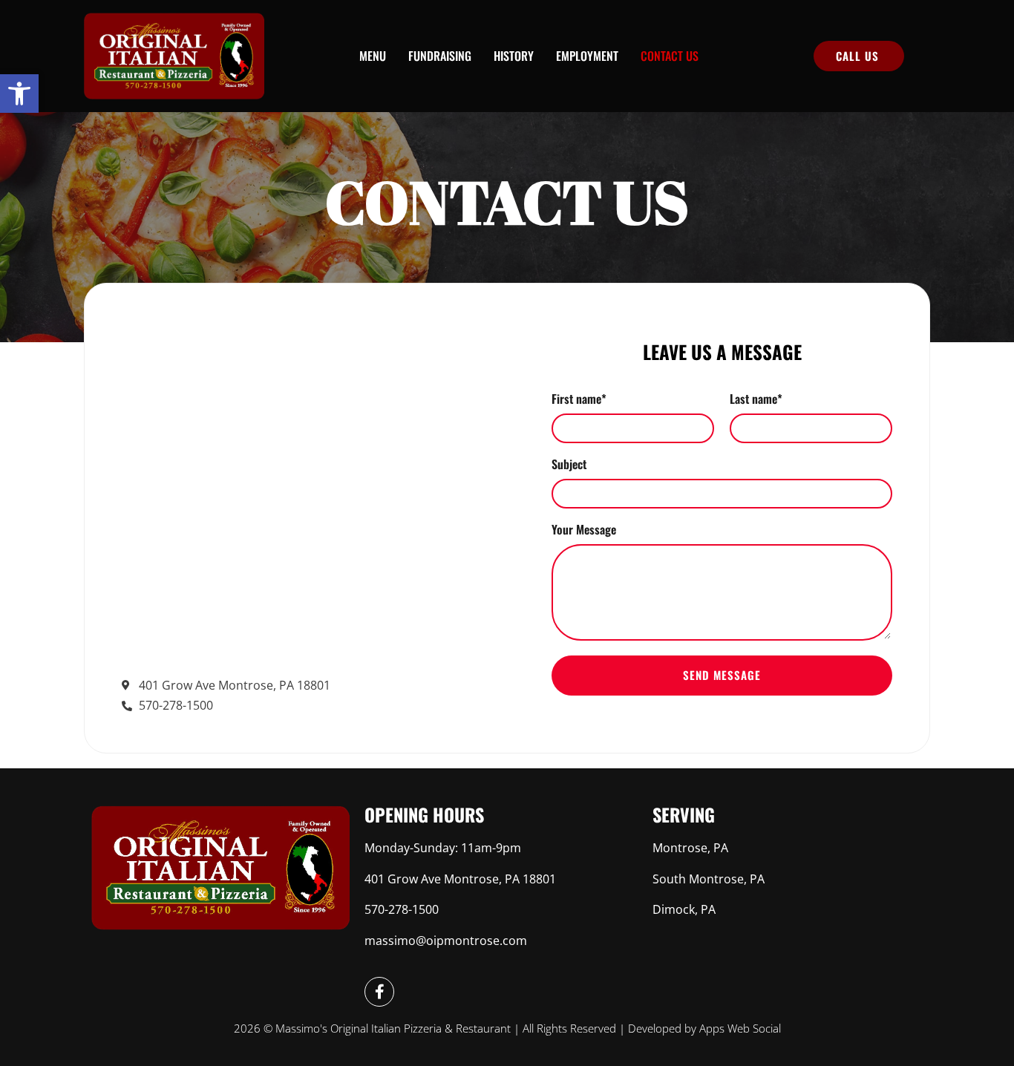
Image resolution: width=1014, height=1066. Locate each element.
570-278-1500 (401, 909)
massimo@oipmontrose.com (445, 940)
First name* (579, 400)
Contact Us (670, 56)
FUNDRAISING (439, 56)
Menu (372, 56)
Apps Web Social (740, 1028)
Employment (587, 56)
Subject (569, 465)
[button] (19, 93)
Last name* (756, 400)
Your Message (584, 530)
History (514, 56)
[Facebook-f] (379, 992)
